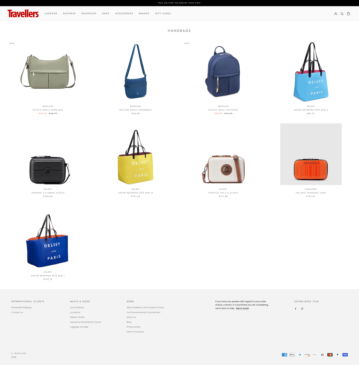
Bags (105, 13)
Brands (144, 13)
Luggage (51, 13)
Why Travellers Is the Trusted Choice (145, 307)
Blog (129, 322)
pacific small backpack (223, 110)
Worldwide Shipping (21, 307)
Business (69, 13)
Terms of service (135, 331)
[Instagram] (302, 308)
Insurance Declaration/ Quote (85, 322)
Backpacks (89, 13)
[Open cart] (348, 13)
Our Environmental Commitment (143, 312)
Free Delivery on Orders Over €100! (179, 3)
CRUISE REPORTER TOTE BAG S (311, 110)
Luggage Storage (79, 326)
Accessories (124, 13)
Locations (75, 312)
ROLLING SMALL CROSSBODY (135, 110)
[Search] (342, 13)
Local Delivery (77, 307)
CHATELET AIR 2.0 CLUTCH (223, 192)
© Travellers (19, 353)
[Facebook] (295, 308)
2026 (13, 357)
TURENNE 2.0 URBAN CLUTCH (48, 192)
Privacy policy (134, 326)
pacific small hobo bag (48, 110)
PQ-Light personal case (311, 192)
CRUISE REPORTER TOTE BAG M (135, 192)
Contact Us (17, 312)
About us (131, 317)
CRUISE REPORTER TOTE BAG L (48, 275)
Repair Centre (77, 317)
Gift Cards (163, 13)
